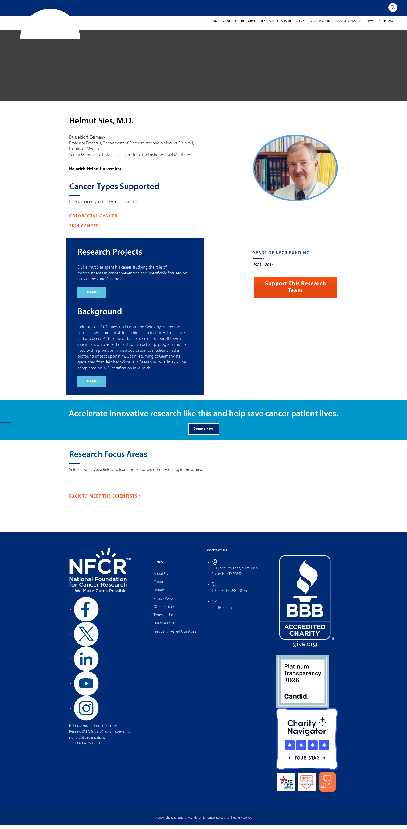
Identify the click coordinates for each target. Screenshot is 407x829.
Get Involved (370, 25)
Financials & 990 (166, 627)
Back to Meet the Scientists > (105, 500)
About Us (230, 25)
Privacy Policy (164, 602)
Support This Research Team (295, 291)
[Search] (393, 7)
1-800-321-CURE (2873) (229, 594)
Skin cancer (84, 230)
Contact (160, 586)
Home (215, 25)
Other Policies (164, 611)
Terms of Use (163, 619)
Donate (390, 25)
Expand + (92, 296)
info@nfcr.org (222, 611)
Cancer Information (313, 25)
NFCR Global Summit (276, 25)
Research (248, 25)
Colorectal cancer (93, 220)
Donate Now (203, 432)
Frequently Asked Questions (175, 635)
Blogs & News (345, 25)
